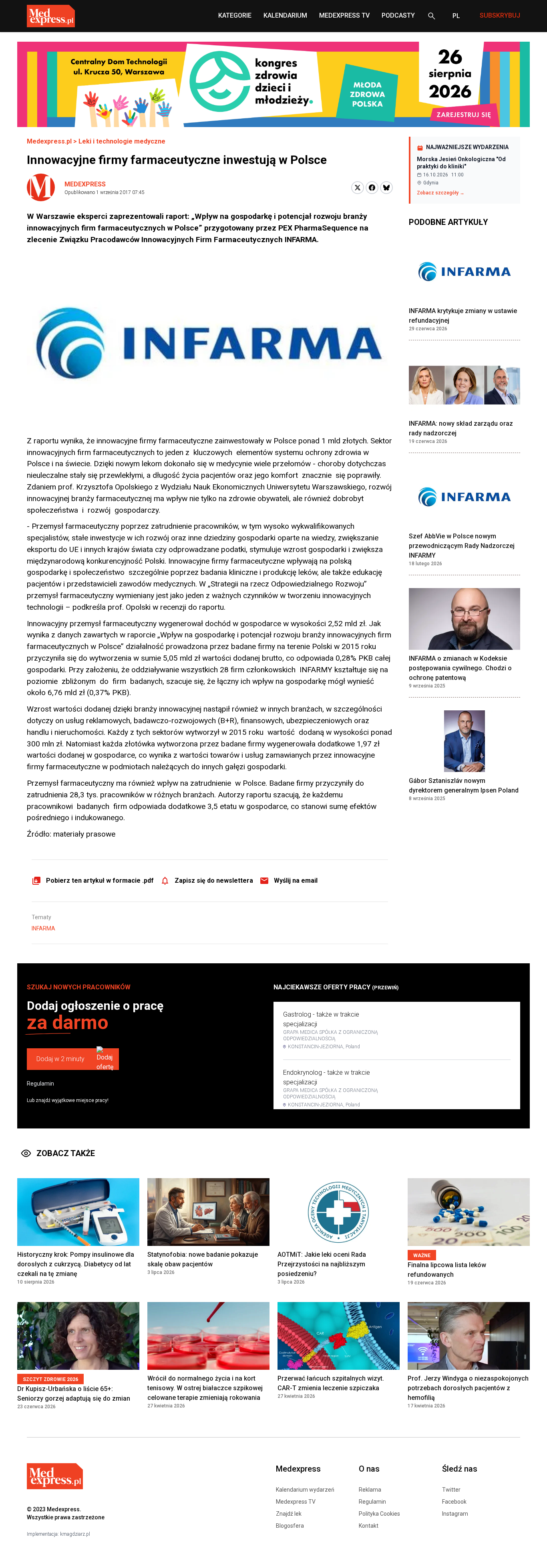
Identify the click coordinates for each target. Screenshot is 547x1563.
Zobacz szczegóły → (441, 193)
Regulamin (40, 1083)
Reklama (370, 1489)
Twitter (451, 1489)
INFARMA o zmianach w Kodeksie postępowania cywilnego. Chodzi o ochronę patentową (460, 668)
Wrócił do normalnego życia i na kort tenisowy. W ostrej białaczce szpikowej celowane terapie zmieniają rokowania (205, 1388)
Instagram (455, 1513)
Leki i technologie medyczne (121, 141)
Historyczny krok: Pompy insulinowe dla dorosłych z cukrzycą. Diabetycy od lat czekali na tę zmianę (75, 1264)
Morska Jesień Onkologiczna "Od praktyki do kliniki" (461, 163)
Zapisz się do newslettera (214, 880)
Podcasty (398, 15)
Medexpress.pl (49, 141)
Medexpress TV (296, 1501)
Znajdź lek (289, 1513)
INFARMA (43, 928)
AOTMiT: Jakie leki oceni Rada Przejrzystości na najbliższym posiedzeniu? (322, 1264)
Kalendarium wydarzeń (305, 1489)
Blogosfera (290, 1526)
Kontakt (368, 1526)
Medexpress (85, 184)
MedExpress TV (344, 15)
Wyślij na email (296, 880)
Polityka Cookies (379, 1513)
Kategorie (234, 15)
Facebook (454, 1501)
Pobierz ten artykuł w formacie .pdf (100, 880)
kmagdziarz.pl (75, 1534)
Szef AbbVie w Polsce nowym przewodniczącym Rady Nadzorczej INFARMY (462, 545)
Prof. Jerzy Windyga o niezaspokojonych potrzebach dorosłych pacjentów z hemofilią (468, 1388)
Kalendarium (285, 15)
